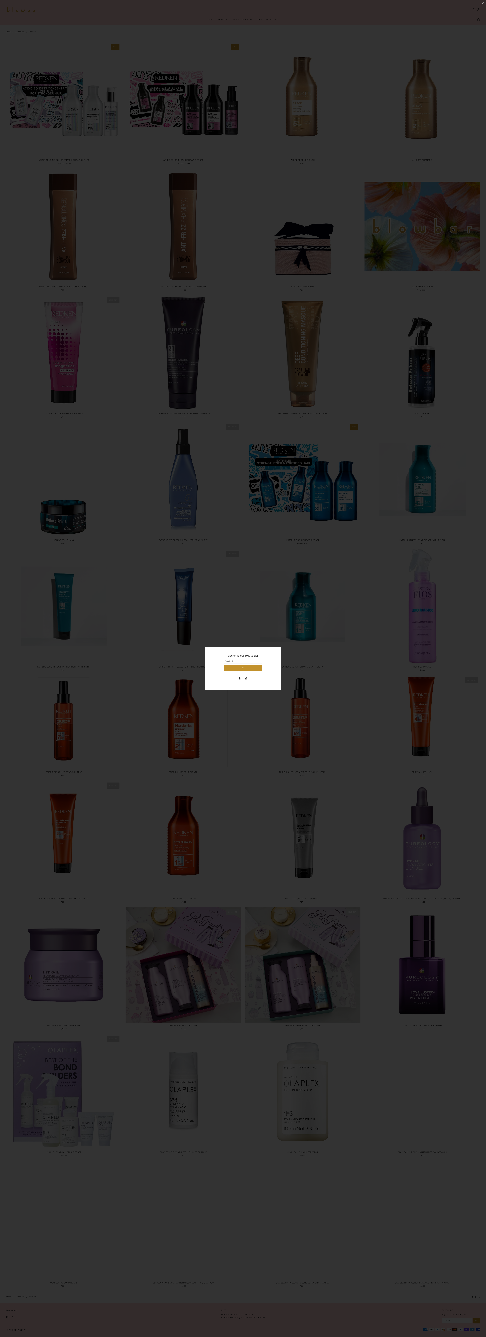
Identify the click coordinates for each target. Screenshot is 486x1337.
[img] (240, 678)
